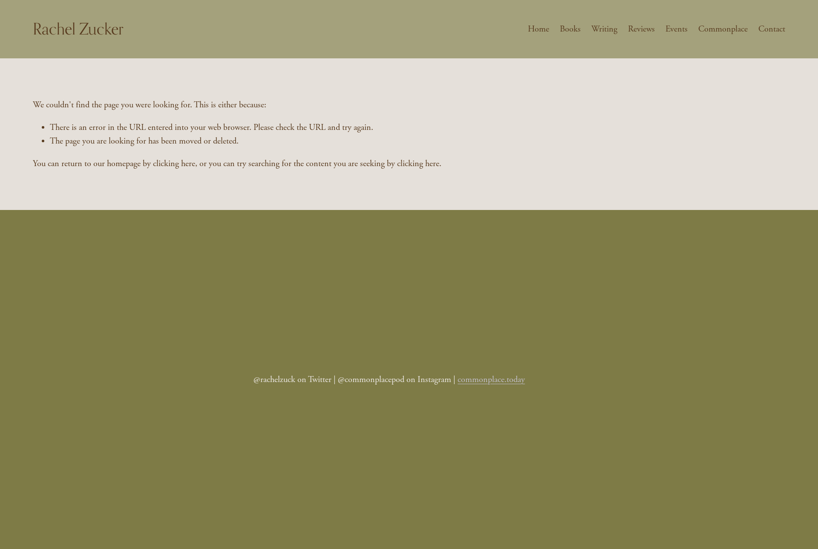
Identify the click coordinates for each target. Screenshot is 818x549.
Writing (604, 28)
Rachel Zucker (78, 28)
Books (570, 28)
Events (676, 28)
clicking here (174, 163)
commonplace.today (491, 379)
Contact (771, 28)
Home (538, 28)
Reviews (641, 28)
